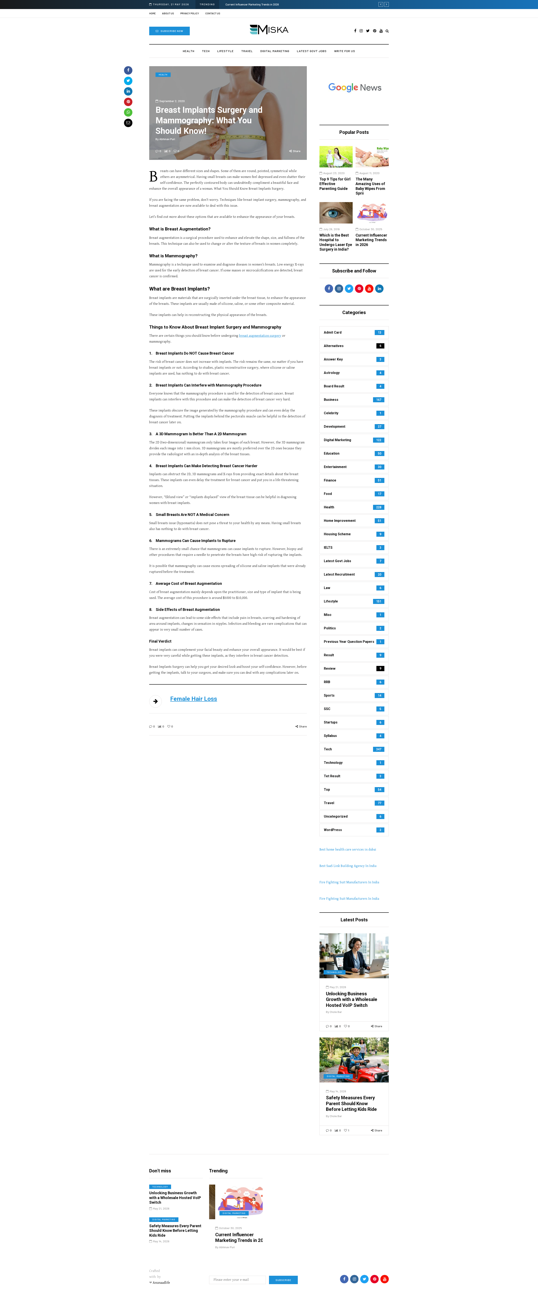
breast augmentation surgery (260, 336)
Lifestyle (225, 51)
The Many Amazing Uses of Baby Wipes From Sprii (370, 186)
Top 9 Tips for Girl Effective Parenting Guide (335, 184)
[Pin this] (128, 102)
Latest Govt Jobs (312, 51)
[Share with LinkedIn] (128, 91)
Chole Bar (336, 1012)
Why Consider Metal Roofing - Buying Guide (251, 4)
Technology (334, 972)
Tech (206, 51)
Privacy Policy (189, 13)
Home (152, 13)
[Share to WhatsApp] (128, 112)
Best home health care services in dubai (347, 850)
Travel (247, 51)
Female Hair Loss (193, 698)
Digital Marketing (274, 51)
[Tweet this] (128, 81)
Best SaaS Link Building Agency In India (347, 866)
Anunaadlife (161, 1283)
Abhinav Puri (167, 139)
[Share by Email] (128, 123)
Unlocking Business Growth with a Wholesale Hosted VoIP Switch (351, 999)
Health (188, 51)
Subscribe (283, 1279)
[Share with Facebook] (128, 70)
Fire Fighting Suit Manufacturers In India (349, 882)
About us (168, 13)
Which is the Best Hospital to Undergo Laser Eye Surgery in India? (335, 242)
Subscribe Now (172, 30)
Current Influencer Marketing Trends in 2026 (371, 240)
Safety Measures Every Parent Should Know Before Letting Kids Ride (351, 1103)
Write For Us (344, 51)
